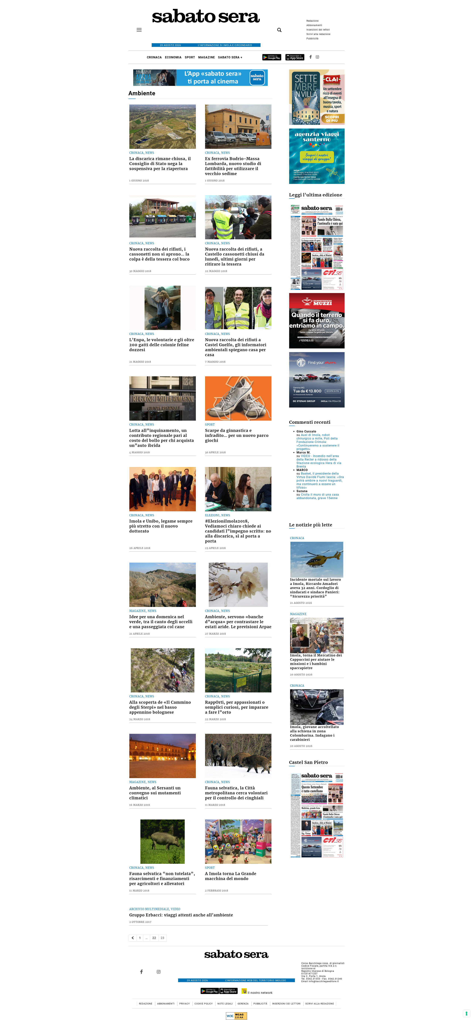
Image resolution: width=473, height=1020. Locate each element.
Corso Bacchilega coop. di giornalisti (323, 963)
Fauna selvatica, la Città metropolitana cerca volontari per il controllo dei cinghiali (236, 793)
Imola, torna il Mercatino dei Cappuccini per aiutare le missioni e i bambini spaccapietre (316, 661)
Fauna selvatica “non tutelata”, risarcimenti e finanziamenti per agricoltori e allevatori (162, 878)
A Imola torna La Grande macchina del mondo (230, 876)
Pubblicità (313, 38)
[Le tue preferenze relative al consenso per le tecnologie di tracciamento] (466, 1013)
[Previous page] (132, 938)
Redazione (313, 21)
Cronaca (154, 57)
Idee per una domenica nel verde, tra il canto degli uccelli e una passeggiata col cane (161, 622)
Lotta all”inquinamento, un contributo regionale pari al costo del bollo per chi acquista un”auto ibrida (161, 438)
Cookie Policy (204, 1003)
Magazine (206, 57)
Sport (190, 57)
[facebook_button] (310, 57)
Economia (173, 57)
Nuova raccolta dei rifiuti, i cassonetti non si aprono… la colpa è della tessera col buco (159, 254)
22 (154, 938)
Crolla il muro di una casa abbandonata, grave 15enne (318, 496)
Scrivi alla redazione (318, 34)
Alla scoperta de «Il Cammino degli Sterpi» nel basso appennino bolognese (160, 707)
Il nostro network (260, 993)
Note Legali (225, 1003)
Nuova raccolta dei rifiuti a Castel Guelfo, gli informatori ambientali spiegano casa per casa (235, 347)
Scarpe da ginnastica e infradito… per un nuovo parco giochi (237, 435)
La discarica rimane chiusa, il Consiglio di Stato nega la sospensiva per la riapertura (160, 163)
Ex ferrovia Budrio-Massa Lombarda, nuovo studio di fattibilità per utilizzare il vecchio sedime (233, 166)
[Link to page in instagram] (158, 971)
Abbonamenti (314, 25)
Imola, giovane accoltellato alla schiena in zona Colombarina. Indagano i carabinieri (314, 733)
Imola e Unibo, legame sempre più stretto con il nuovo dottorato (161, 526)
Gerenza (243, 1003)
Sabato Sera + (230, 57)
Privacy (184, 1003)
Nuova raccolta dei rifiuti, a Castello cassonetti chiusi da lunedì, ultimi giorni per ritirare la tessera (234, 257)
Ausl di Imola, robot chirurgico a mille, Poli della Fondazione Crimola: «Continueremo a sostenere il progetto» (318, 442)
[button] (274, 28)
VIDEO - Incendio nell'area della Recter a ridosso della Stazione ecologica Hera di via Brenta (319, 461)
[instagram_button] (317, 57)
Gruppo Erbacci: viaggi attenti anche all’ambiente (181, 915)
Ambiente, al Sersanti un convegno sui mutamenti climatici (155, 793)
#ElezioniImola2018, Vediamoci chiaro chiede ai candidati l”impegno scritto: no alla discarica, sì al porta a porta (238, 531)
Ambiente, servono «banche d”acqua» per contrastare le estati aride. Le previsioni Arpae (238, 622)
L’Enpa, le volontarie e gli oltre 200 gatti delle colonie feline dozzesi (161, 345)
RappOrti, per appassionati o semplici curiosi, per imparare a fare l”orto (236, 707)
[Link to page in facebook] (141, 971)
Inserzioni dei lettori (318, 29)
